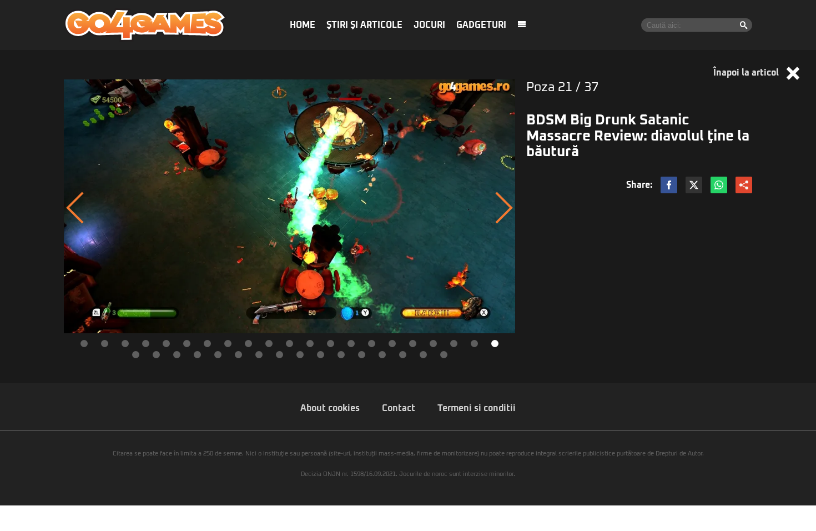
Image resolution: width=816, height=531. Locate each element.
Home (302, 25)
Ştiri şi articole (364, 25)
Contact (398, 408)
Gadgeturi (481, 25)
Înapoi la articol (747, 72)
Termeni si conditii (476, 408)
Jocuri (429, 25)
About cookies (330, 408)
